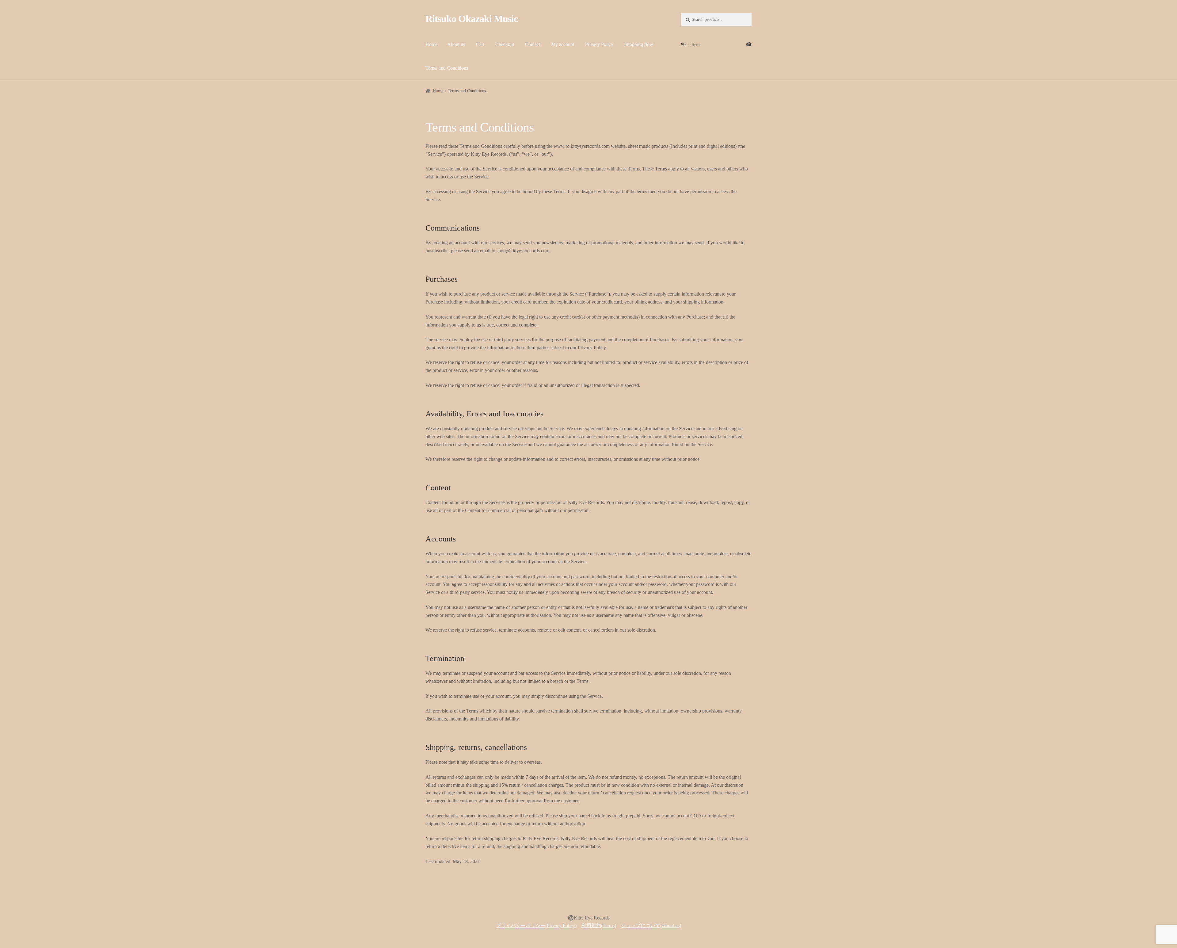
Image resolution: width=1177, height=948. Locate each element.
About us (456, 44)
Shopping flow (638, 44)
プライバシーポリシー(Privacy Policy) (536, 925)
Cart (480, 44)
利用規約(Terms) (598, 925)
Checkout (504, 44)
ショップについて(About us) (651, 925)
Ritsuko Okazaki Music (471, 18)
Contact (532, 44)
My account (562, 44)
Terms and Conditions (446, 68)
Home (431, 44)
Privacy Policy (599, 44)
